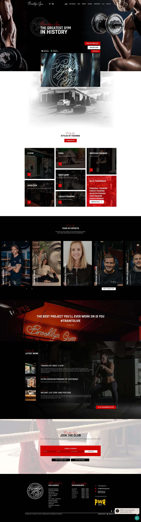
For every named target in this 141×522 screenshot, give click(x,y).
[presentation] (26, 288)
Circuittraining (53, 494)
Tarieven (90, 4)
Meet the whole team (108, 288)
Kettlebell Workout (54, 499)
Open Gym (51, 504)
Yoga (49, 507)
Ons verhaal (72, 4)
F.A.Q (103, 4)
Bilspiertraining (53, 489)
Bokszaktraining (53, 491)
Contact (108, 4)
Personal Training (53, 505)
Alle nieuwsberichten (106, 407)
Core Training (52, 495)
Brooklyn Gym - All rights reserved (33, 514)
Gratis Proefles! (92, 43)
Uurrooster (97, 4)
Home (66, 4)
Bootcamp (51, 492)
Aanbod (84, 4)
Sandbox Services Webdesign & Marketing (52, 514)
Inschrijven (94, 47)
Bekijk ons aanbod (80, 460)
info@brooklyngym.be (103, 489)
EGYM (49, 497)
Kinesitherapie (52, 500)
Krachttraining (53, 502)
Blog (79, 4)
